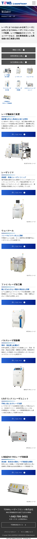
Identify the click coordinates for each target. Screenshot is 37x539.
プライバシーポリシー (10, 532)
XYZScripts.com (27, 538)
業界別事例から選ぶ (16, 56)
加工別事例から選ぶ (16, 62)
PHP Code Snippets (11, 538)
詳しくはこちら (17, 134)
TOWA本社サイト (17, 525)
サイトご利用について (27, 532)
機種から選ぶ (17, 50)
